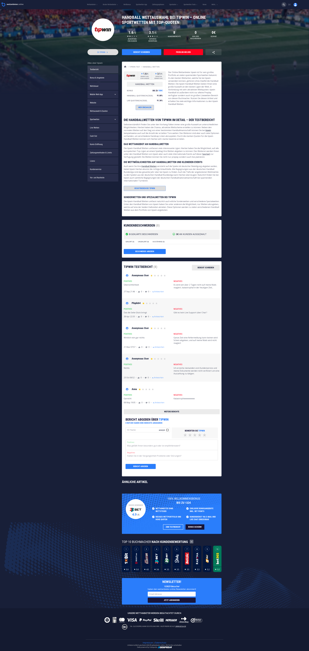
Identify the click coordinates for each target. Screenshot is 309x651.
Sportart (206, 154)
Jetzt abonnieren (172, 600)
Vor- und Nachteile (97, 177)
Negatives (131, 452)
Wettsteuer (94, 86)
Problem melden (183, 52)
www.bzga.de (180, 626)
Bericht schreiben (141, 52)
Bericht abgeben (140, 466)
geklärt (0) (130, 242)
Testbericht (94, 69)
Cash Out (93, 136)
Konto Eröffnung (96, 144)
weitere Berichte (171, 411)
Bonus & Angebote (97, 78)
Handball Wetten (149, 166)
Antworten (158, 291)
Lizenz (92, 161)
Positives (130, 442)
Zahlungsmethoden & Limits (101, 153)
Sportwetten (94, 119)
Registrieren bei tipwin (144, 188)
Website (93, 103)
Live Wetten (94, 128)
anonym (162, 430)
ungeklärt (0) (143, 242)
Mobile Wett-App (96, 94)
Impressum (148, 642)
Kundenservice (95, 169)
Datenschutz (160, 642)
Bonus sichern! (195, 527)
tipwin (208, 130)
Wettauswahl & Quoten (99, 111)
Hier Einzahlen (144, 107)
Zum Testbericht (173, 527)
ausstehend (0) (158, 242)
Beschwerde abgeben (144, 251)
